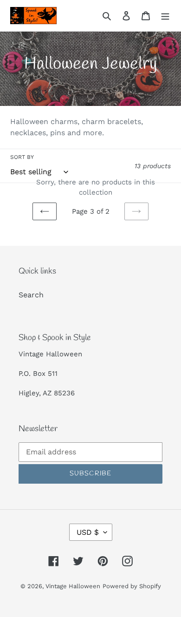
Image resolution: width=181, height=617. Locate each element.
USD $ (88, 532)
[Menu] (165, 15)
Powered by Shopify (132, 586)
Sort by (22, 157)
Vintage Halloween (72, 586)
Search (31, 294)
